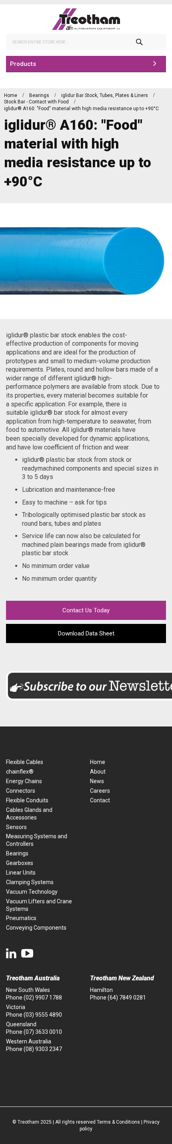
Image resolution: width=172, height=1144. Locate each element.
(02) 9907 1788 (43, 997)
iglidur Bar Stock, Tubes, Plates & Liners (105, 95)
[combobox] (86, 42)
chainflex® (20, 771)
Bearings (39, 95)
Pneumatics (21, 918)
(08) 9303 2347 (43, 1049)
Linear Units (21, 872)
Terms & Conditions (118, 1122)
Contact (100, 800)
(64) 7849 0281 (127, 997)
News (97, 781)
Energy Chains (24, 781)
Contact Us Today (86, 610)
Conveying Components (36, 927)
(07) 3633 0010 (43, 1032)
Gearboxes (19, 863)
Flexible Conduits (27, 800)
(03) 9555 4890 (43, 1014)
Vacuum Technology (32, 892)
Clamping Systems (30, 882)
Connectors (20, 791)
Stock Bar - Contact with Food (37, 102)
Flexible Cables (24, 762)
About (98, 771)
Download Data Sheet (86, 633)
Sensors (16, 827)
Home (11, 95)
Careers (100, 791)
